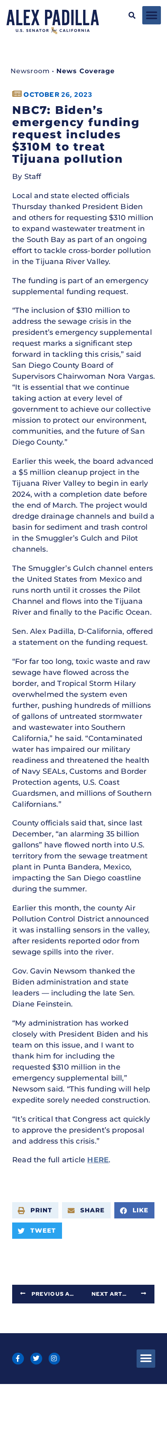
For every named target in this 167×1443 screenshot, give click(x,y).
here (98, 1159)
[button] (132, 15)
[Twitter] (36, 1358)
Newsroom (30, 71)
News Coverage (85, 71)
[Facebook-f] (18, 1358)
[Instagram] (54, 1358)
